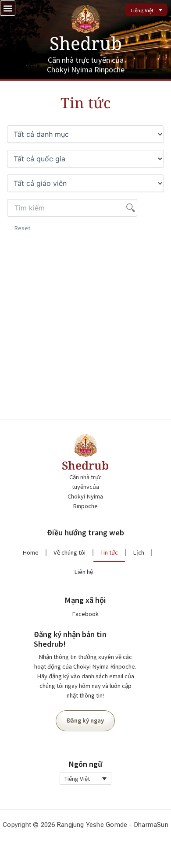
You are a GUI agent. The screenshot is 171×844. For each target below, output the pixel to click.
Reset (22, 228)
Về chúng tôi (69, 552)
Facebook (85, 614)
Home (30, 552)
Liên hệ (83, 572)
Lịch (138, 552)
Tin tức (109, 552)
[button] (7, 8)
